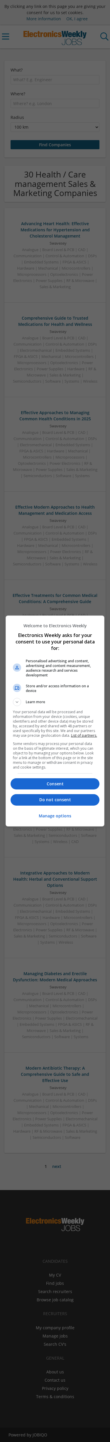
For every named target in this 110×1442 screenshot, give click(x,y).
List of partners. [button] (84, 735)
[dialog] (55, 721)
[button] (55, 702)
